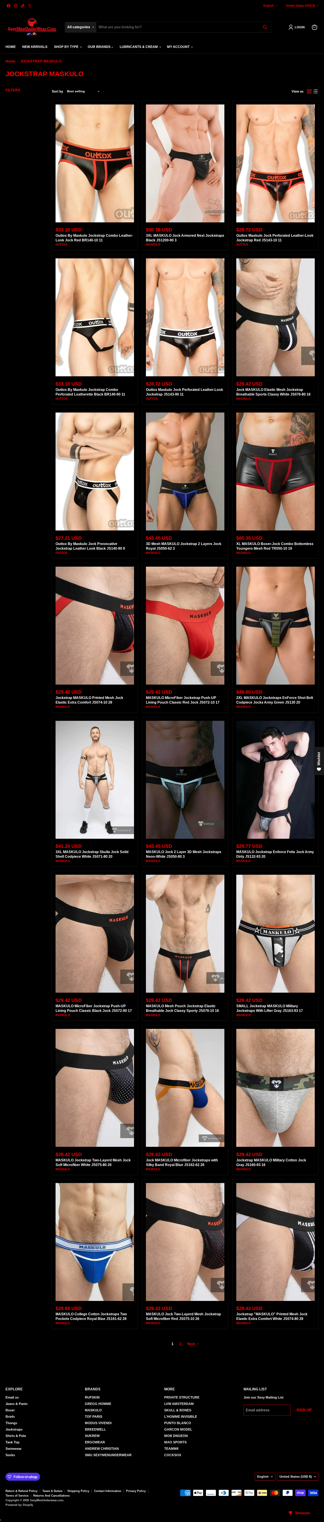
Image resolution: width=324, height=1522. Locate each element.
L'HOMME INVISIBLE (180, 1416)
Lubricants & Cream (139, 47)
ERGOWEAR (95, 1442)
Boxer (10, 1410)
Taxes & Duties (52, 1491)
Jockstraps (14, 1429)
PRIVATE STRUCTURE (181, 1397)
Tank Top (12, 1442)
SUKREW (92, 1436)
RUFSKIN (92, 1397)
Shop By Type (66, 47)
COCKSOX (172, 1455)
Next (191, 1344)
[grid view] (309, 91)
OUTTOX (61, 244)
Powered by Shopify (19, 1505)
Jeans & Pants (17, 1404)
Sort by (57, 91)
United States (300, 5)
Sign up (304, 1410)
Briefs (10, 1416)
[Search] (265, 27)
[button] (297, 27)
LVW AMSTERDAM (179, 1404)
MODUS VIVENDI (98, 1423)
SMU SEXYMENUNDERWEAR (108, 1455)
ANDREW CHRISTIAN (102, 1448)
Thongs (11, 1423)
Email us (12, 1397)
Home (11, 47)
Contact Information (107, 1491)
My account (178, 47)
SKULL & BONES (177, 1410)
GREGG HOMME (98, 1404)
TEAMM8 (171, 1448)
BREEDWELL (95, 1429)
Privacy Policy (136, 1491)
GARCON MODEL (178, 1429)
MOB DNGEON (176, 1436)
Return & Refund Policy (21, 1491)
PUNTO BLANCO (177, 1423)
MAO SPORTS (175, 1442)
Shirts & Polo (16, 1436)
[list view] (315, 91)
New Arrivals (34, 47)
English (268, 5)
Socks (10, 1455)
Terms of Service (17, 1495)
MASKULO (153, 244)
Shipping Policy (78, 1491)
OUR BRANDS (99, 47)
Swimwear (14, 1448)
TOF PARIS (93, 1416)
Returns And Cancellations (51, 1495)
